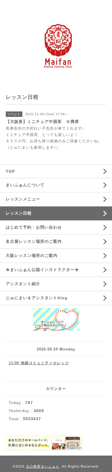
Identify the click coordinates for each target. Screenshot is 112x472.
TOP (10, 171)
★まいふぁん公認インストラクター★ (42, 269)
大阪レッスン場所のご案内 (31, 255)
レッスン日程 (19, 213)
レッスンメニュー (23, 199)
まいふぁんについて (25, 185)
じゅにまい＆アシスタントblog (36, 297)
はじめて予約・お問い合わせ (34, 227)
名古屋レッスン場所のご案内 (34, 241)
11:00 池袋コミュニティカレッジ (39, 363)
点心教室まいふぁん (42, 467)
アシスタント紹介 (23, 283)
